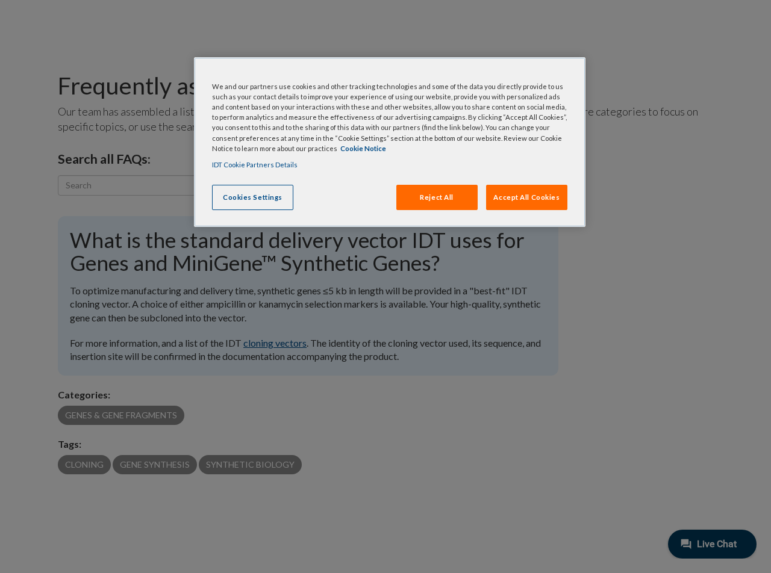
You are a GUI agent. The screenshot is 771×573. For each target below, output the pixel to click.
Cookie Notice (363, 148)
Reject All (437, 197)
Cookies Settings (252, 197)
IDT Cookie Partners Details (255, 165)
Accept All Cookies (526, 197)
